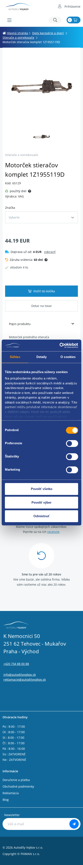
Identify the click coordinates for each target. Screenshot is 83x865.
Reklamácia (11, 793)
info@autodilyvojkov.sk (19, 675)
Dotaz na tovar (41, 306)
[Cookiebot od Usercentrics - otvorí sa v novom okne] (59, 345)
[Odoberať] (74, 824)
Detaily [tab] (41, 357)
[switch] (72, 443)
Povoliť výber (41, 502)
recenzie (53, 532)
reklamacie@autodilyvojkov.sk (24, 680)
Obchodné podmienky (18, 786)
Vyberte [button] (14, 217)
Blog (6, 800)
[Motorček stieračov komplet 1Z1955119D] (41, 89)
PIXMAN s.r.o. (30, 854)
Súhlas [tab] (15, 357)
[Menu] (9, 20)
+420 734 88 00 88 (16, 664)
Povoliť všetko (41, 489)
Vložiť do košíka (44, 291)
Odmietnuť (41, 516)
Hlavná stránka (17, 33)
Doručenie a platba (16, 780)
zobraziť (50, 252)
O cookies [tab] (68, 357)
